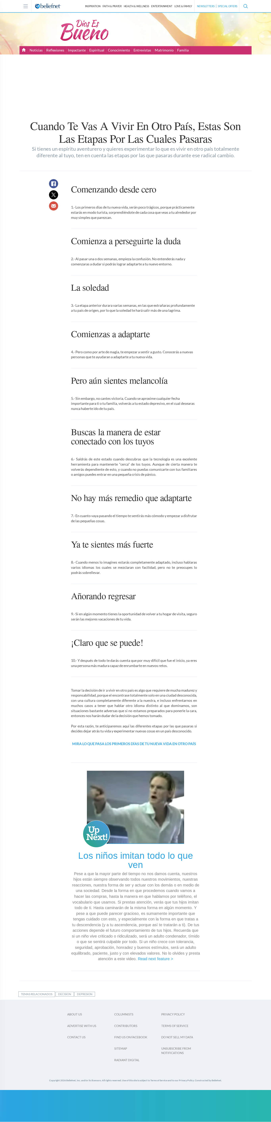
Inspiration (93, 6)
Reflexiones (55, 50)
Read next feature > (155, 959)
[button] (245, 6)
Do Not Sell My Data (177, 1037)
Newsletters (206, 6)
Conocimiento (119, 50)
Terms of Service (174, 1026)
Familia (183, 50)
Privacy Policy (173, 1014)
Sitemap (120, 1048)
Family (183, 6)
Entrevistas (142, 50)
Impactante (77, 50)
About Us (74, 1014)
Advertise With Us (81, 1026)
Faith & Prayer (112, 6)
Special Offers (227, 6)
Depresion (84, 994)
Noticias (36, 50)
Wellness (136, 6)
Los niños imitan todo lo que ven (135, 860)
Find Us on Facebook (130, 1037)
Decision (64, 994)
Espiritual (96, 50)
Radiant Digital (126, 1060)
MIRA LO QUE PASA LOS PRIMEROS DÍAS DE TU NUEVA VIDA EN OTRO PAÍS (134, 744)
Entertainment (161, 6)
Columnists (123, 1014)
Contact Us (76, 1037)
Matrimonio (164, 50)
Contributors (125, 1026)
